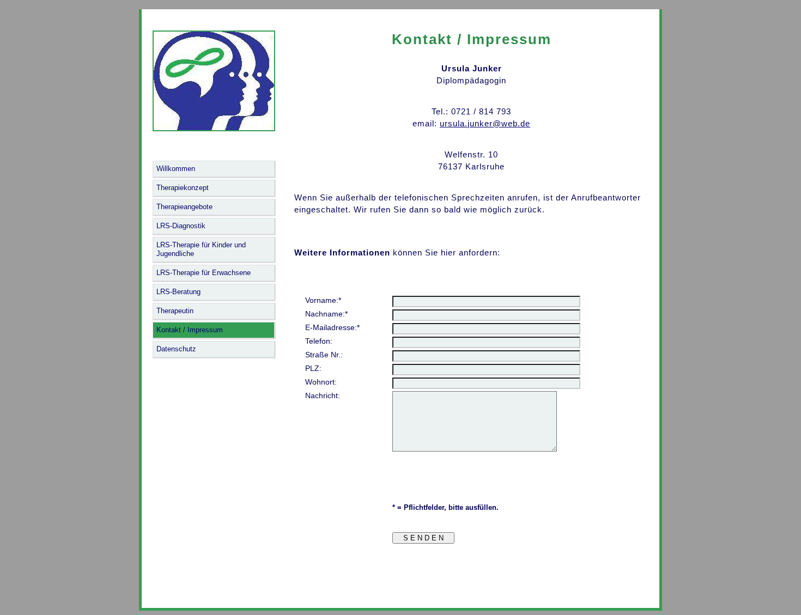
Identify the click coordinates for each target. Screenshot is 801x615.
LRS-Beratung (178, 292)
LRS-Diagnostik (180, 226)
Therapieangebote (184, 207)
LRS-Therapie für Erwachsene (203, 273)
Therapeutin (174, 311)
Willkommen (175, 169)
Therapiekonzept (182, 188)
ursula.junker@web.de (485, 123)
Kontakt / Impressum (189, 330)
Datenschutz (176, 349)
